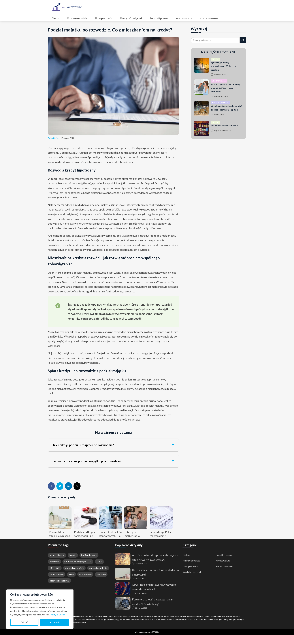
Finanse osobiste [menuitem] (77, 18)
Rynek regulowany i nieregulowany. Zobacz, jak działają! (224, 66)
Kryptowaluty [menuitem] (183, 18)
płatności (101, 574)
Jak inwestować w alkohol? (224, 125)
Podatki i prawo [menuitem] (158, 18)
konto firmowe (57, 574)
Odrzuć (24, 622)
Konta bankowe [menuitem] (209, 18)
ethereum (54, 561)
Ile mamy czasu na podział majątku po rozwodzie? (87, 461)
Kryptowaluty (223, 560)
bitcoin (73, 555)
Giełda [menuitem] (56, 18)
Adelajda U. (53, 138)
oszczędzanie (85, 574)
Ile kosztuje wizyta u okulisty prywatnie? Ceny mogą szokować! (225, 88)
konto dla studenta (98, 568)
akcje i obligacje (57, 555)
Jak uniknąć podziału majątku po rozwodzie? (83, 445)
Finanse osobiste (191, 560)
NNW (71, 574)
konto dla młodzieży (74, 568)
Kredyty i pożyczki (192, 571)
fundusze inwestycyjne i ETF (78, 561)
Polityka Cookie (58, 614)
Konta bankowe (224, 566)
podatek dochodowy (59, 580)
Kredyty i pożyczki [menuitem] (131, 18)
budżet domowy (89, 555)
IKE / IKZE (55, 568)
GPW (99, 561)
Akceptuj (54, 622)
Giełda (186, 554)
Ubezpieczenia (190, 566)
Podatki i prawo (224, 554)
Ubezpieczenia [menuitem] (104, 18)
